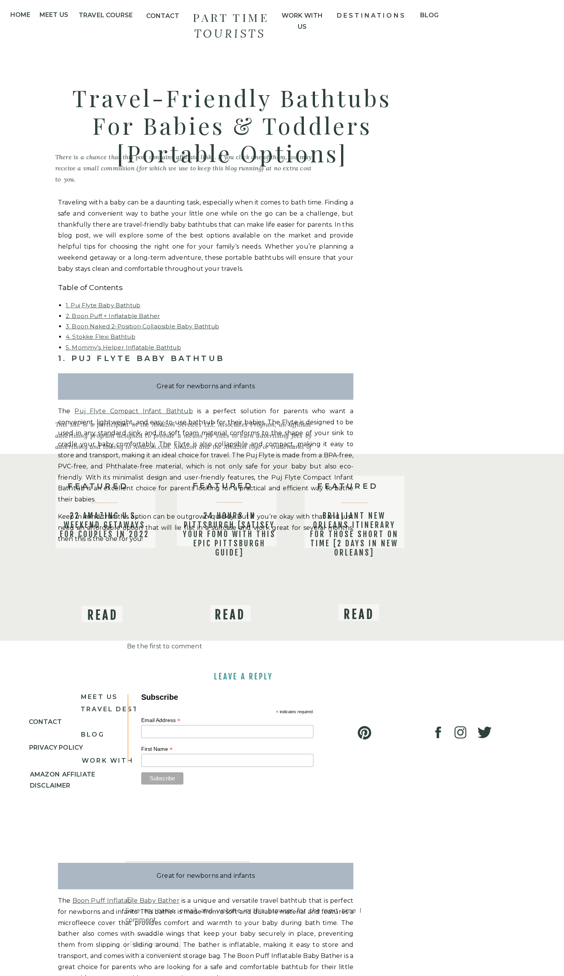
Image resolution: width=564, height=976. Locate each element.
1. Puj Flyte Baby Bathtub (103, 305)
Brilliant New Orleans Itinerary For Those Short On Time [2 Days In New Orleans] (354, 534)
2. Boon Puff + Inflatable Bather (113, 316)
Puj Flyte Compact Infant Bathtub (133, 411)
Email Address (160, 720)
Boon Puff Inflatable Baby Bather (126, 900)
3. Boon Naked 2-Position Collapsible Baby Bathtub (142, 326)
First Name (157, 749)
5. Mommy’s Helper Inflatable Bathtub (123, 347)
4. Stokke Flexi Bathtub (100, 336)
